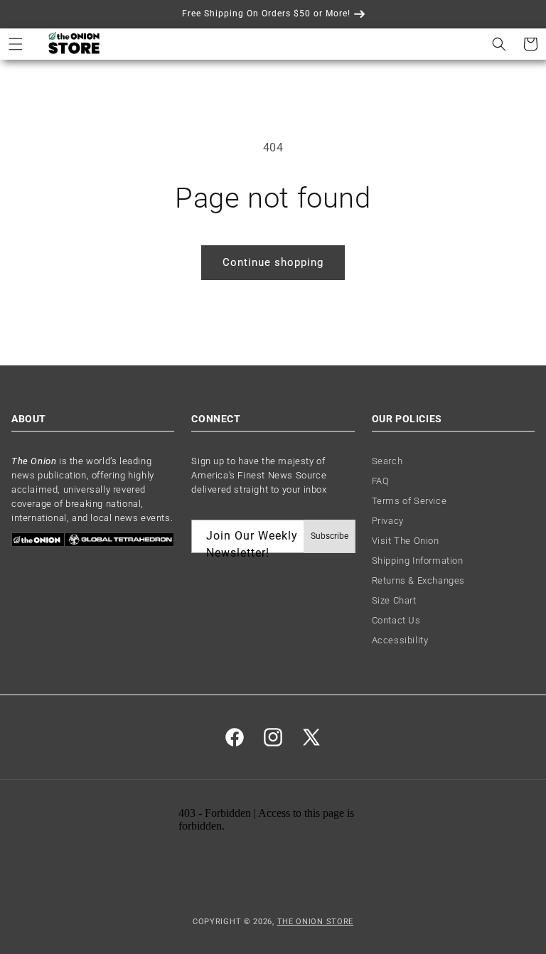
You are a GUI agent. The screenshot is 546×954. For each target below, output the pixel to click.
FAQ (381, 481)
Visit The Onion (405, 540)
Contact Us (396, 620)
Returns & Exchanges (418, 580)
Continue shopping (273, 262)
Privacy (388, 520)
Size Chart (394, 600)
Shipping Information (418, 560)
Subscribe (329, 536)
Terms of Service (409, 500)
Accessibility (400, 640)
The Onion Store (315, 921)
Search (387, 461)
